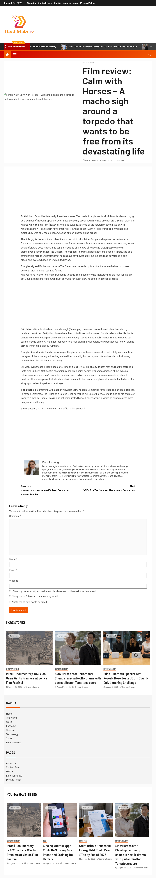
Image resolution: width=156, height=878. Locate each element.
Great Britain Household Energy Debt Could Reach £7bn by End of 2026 (85, 46)
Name (13, 559)
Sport (9, 738)
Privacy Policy (87, 3)
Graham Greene (32, 687)
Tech (45, 841)
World (9, 721)
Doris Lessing (91, 160)
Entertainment (89, 62)
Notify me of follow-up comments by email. (35, 596)
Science (10, 730)
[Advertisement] (78, 191)
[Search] (149, 54)
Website (13, 580)
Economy (11, 726)
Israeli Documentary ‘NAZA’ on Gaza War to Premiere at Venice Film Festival (26, 678)
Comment (15, 516)
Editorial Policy (70, 3)
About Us (31, 3)
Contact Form (45, 3)
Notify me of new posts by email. (29, 602)
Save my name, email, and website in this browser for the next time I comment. (55, 591)
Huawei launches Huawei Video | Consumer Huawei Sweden (45, 490)
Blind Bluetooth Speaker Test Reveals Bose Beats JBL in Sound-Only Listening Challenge (126, 678)
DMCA (57, 3)
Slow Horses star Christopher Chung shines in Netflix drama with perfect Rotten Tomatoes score (78, 678)
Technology (12, 734)
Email (13, 570)
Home (9, 713)
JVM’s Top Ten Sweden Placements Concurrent (108, 488)
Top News (11, 717)
